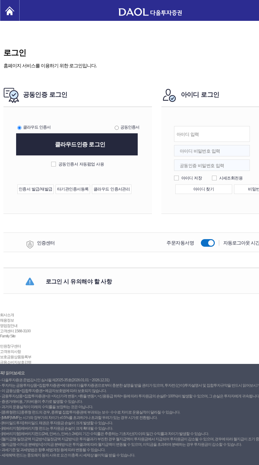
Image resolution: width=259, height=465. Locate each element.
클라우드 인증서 (37, 127)
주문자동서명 (180, 242)
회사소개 (7, 315)
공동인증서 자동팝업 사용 (81, 164)
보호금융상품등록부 (15, 357)
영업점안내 (8, 325)
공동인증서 (129, 127)
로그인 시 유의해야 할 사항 (79, 281)
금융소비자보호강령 (15, 362)
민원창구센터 (10, 346)
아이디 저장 (191, 178)
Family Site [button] (7, 336)
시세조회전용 (231, 178)
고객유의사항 (10, 351)
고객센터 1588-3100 (15, 331)
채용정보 (7, 320)
